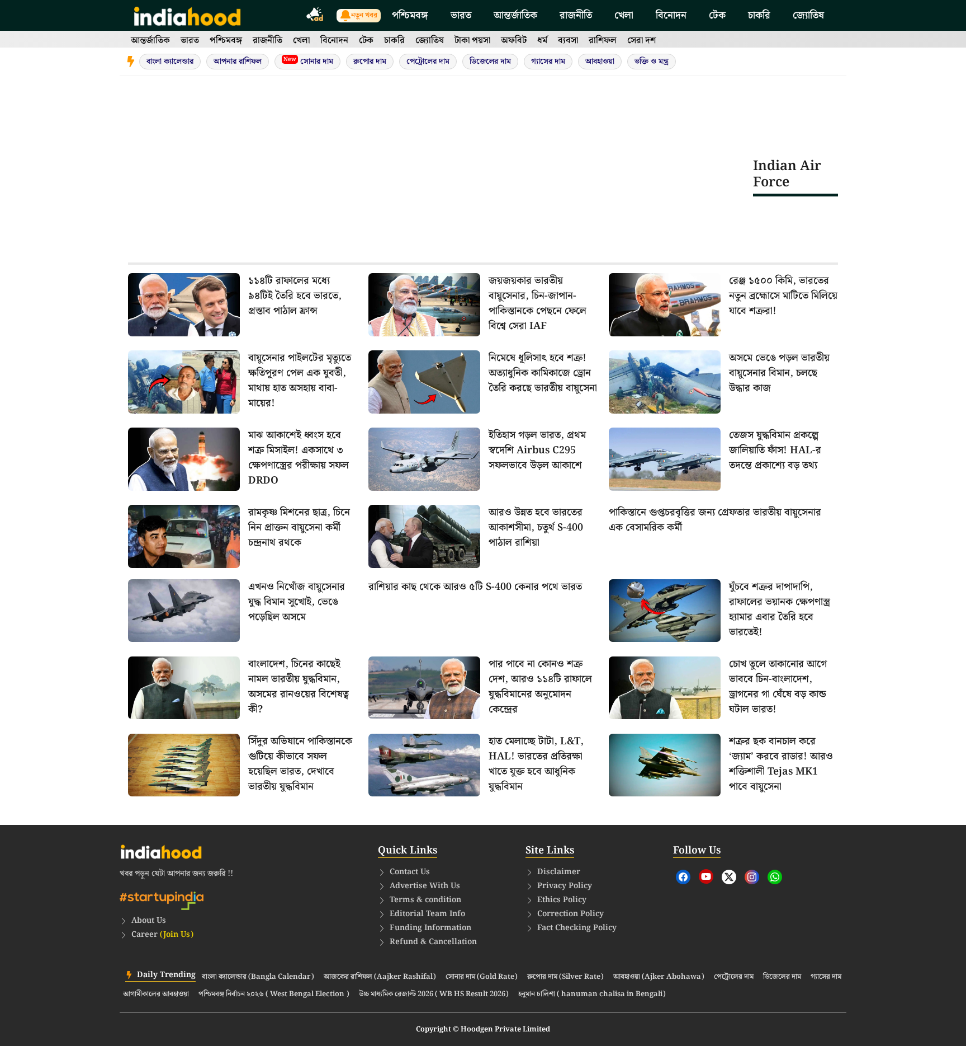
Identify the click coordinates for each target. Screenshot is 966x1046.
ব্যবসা (568, 41)
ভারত (461, 15)
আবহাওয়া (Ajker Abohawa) (658, 977)
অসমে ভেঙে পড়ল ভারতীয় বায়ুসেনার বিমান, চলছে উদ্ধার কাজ (779, 373)
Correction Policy (570, 914)
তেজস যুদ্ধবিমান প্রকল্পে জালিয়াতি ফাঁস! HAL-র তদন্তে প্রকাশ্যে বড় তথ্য (775, 450)
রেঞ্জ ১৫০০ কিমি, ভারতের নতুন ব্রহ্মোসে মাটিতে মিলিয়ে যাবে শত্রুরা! (783, 296)
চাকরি (759, 15)
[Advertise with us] (315, 16)
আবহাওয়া (599, 61)
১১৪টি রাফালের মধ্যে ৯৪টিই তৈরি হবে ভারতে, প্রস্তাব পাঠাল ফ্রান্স (295, 296)
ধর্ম (542, 41)
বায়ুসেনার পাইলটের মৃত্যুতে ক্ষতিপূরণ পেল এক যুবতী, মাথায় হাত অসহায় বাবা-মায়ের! (299, 380)
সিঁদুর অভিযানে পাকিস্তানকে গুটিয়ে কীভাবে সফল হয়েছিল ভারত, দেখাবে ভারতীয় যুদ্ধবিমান (300, 764)
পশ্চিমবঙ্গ (410, 15)
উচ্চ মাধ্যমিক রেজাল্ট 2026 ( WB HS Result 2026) (434, 994)
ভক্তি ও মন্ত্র (651, 61)
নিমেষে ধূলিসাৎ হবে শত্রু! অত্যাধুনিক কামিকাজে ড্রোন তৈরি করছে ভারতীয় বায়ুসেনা (543, 373)
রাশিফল (603, 41)
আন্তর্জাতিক (515, 15)
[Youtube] (706, 876)
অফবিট (514, 41)
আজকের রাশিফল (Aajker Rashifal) (380, 977)
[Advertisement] (440, 174)
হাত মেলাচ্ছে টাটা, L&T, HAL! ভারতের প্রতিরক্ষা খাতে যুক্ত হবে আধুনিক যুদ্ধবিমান (536, 764)
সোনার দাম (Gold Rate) (482, 977)
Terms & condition (425, 900)
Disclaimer (558, 872)
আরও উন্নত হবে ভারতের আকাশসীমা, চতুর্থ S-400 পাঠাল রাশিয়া (536, 527)
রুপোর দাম (369, 61)
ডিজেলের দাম (490, 61)
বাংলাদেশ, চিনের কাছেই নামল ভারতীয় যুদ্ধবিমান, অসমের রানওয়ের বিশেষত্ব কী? (298, 686)
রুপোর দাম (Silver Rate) (565, 977)
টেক (717, 15)
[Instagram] (752, 877)
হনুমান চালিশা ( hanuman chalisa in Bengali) (592, 994)
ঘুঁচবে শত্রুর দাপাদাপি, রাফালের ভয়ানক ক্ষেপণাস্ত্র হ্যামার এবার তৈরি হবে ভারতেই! (779, 609)
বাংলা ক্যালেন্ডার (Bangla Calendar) (258, 977)
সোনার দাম (308, 61)
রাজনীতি (576, 15)
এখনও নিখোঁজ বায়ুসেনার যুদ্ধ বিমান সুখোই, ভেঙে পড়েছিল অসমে (296, 602)
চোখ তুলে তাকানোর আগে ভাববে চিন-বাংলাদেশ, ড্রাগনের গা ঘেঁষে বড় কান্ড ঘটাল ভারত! (778, 686)
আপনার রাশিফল (238, 61)
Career (162, 934)
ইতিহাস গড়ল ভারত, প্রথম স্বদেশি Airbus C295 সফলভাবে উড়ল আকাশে (537, 450)
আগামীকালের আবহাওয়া (156, 994)
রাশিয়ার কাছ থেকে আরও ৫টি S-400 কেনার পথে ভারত (475, 587)
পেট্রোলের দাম (427, 61)
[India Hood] (187, 15)
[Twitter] (729, 877)
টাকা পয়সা (472, 41)
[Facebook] (683, 877)
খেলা (623, 15)
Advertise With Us (425, 886)
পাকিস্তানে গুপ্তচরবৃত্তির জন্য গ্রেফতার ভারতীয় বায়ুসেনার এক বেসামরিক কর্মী (715, 520)
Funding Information (430, 928)
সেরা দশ (641, 41)
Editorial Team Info (427, 914)
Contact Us (410, 872)
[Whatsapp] (775, 877)
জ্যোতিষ (808, 15)
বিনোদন (671, 15)
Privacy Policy (564, 886)
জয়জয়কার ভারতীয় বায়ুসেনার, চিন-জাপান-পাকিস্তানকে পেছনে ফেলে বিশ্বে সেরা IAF (537, 303)
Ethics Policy (561, 900)
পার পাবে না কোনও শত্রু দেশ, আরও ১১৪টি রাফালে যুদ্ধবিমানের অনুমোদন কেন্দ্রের (540, 686)
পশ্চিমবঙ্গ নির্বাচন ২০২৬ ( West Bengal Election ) (273, 994)
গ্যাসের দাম (548, 61)
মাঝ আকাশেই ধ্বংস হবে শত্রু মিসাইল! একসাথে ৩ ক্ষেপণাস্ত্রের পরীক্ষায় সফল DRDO (298, 458)
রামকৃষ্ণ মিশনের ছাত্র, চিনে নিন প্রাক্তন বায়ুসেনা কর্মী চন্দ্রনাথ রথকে (299, 527)
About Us (148, 920)
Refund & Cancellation (433, 942)
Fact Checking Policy (577, 928)
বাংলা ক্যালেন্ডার (169, 61)
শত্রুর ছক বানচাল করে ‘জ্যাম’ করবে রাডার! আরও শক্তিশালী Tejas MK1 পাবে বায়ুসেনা (781, 764)
